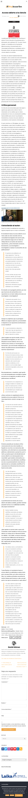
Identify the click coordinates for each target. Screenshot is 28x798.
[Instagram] (8, 748)
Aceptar (7, 795)
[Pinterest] (11, 748)
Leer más (19, 795)
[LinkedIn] (19, 637)
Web (2, 715)
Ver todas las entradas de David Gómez (11, 658)
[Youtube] (14, 748)
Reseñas (16, 17)
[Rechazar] (26, 792)
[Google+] (16, 637)
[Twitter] (13, 637)
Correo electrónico (6, 709)
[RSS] (21, 748)
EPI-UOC (12, 17)
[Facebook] (10, 637)
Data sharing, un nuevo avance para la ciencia (6, 664)
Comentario (4, 682)
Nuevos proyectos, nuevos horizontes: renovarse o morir (21, 664)
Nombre (3, 703)
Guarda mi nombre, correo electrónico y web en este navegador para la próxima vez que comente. (13, 725)
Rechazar (12, 795)
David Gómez (23, 16)
